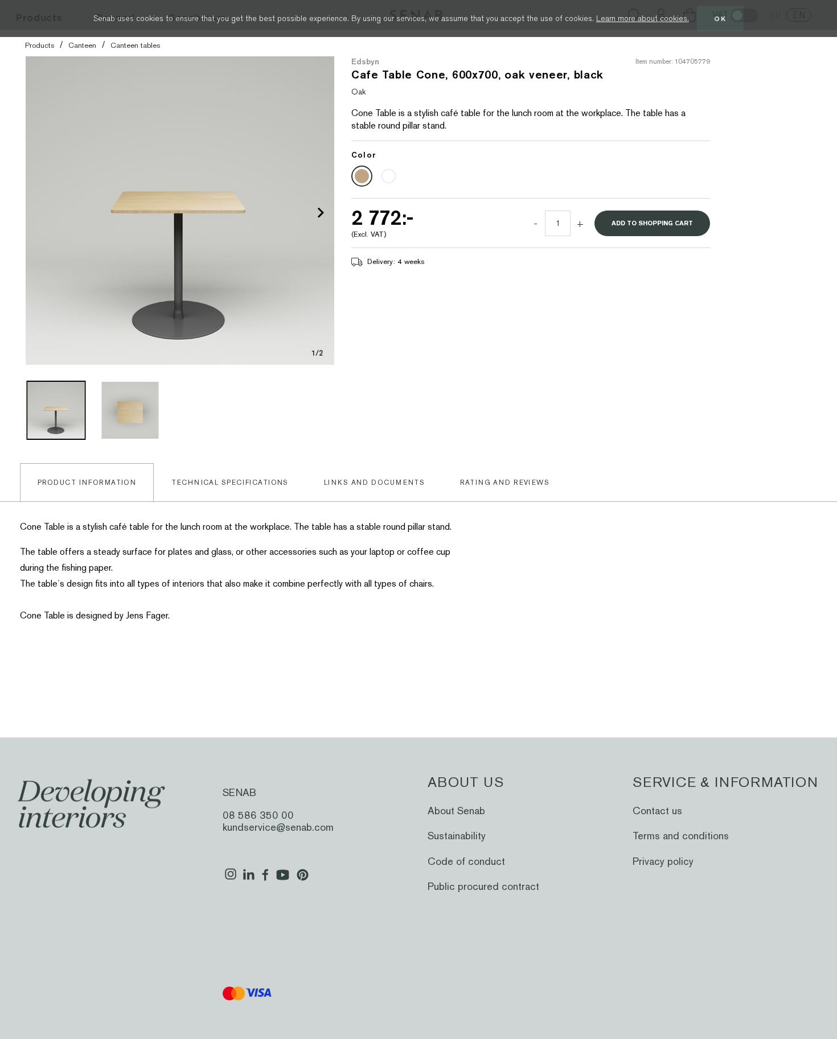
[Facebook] (266, 879)
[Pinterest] (303, 879)
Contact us (657, 811)
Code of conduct (466, 861)
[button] (320, 212)
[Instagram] (231, 879)
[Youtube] (283, 879)
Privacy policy (663, 861)
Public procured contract (483, 886)
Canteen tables (135, 45)
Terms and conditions (681, 836)
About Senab (456, 811)
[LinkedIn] (248, 879)
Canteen (82, 45)
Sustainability (457, 836)
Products (39, 45)
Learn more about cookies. (642, 18)
